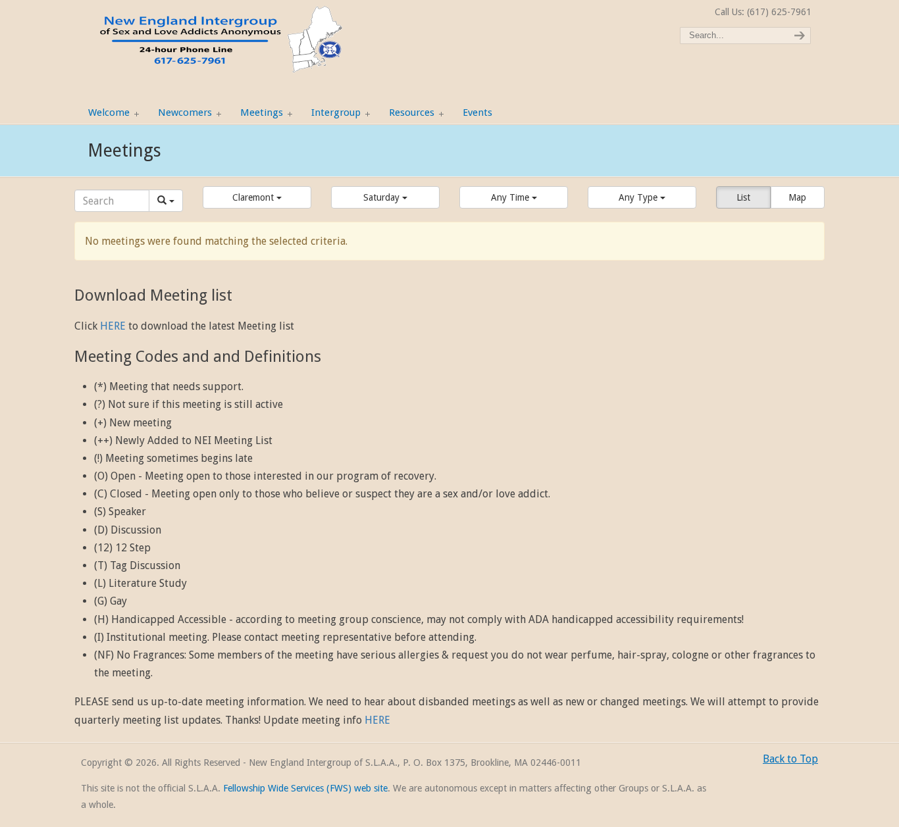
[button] (257, 197)
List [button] (743, 197)
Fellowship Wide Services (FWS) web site (305, 788)
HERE (113, 326)
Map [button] (797, 197)
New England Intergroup (219, 39)
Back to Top (790, 759)
